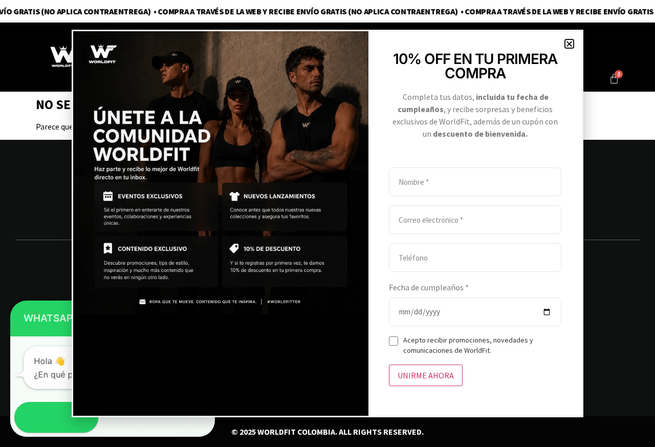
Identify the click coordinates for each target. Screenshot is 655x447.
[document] (327, 223)
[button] (569, 44)
